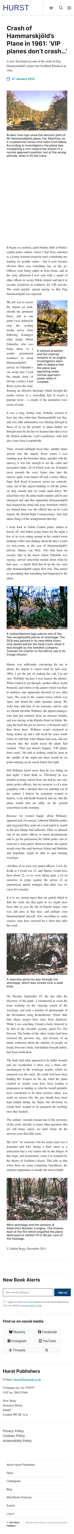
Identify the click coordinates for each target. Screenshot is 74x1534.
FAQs (10, 1473)
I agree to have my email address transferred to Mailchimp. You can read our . (36, 1303)
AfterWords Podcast (19, 1497)
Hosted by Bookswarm (57, 1522)
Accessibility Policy (17, 1441)
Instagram (18, 1341)
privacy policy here (31, 1305)
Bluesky (19, 1332)
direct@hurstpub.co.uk (27, 1379)
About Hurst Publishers (21, 1464)
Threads (18, 1350)
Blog (9, 1489)
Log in (10, 1513)
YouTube (49, 1341)
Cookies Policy (14, 1436)
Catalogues (14, 1481)
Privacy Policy (13, 1431)
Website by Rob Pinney (36, 1522)
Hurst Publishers (13, 1524)
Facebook (49, 1332)
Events (11, 1505)
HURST (16, 8)
